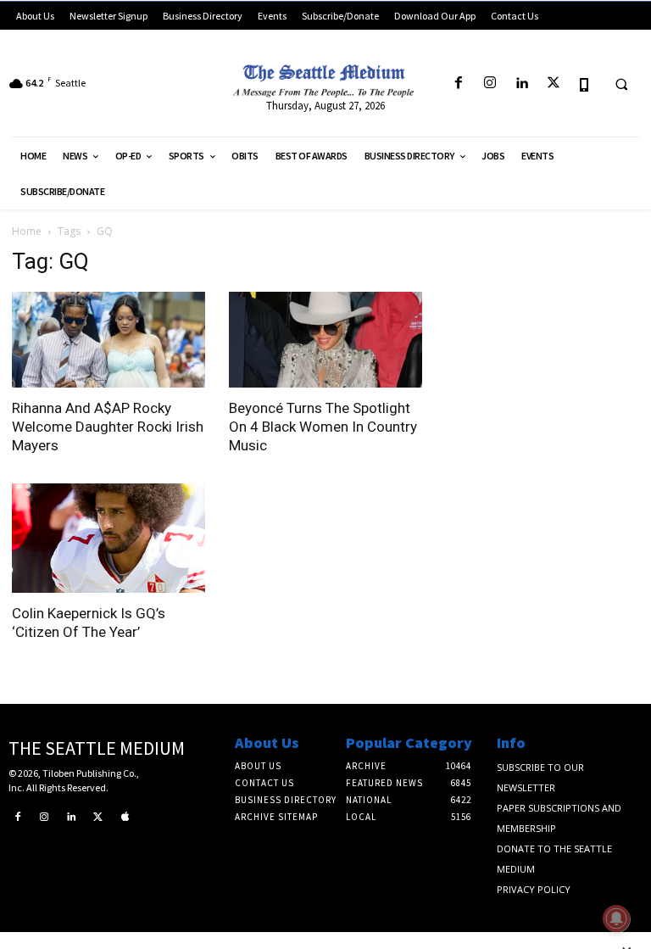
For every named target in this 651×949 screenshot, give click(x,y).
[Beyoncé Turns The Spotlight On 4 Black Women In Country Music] (325, 340)
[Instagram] (490, 83)
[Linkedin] (521, 83)
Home (27, 231)
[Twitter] (553, 83)
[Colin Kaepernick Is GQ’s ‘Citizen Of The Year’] (108, 538)
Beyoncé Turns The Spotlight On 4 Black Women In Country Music (323, 426)
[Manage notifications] (616, 918)
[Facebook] (458, 83)
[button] (621, 84)
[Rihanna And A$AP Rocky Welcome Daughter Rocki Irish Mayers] (108, 340)
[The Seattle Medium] (325, 77)
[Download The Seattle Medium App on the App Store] (584, 83)
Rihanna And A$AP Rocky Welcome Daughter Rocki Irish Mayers (107, 426)
